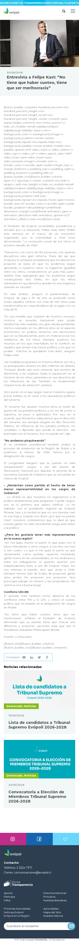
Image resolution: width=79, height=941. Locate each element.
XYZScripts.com (57, 939)
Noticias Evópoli (14, 912)
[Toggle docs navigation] (73, 11)
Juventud (16, 3)
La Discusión (24, 636)
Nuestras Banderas (55, 900)
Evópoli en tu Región (17, 915)
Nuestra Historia (53, 915)
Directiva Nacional (54, 893)
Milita (63, 3)
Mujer (4, 3)
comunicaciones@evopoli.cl (32, 872)
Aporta (73, 3)
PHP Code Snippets (24, 939)
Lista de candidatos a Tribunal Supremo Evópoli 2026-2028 (39, 724)
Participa (51, 3)
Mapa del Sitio (52, 912)
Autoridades (51, 908)
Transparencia (34, 3)
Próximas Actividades (17, 908)
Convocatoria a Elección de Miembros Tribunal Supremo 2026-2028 (37, 797)
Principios (49, 896)
